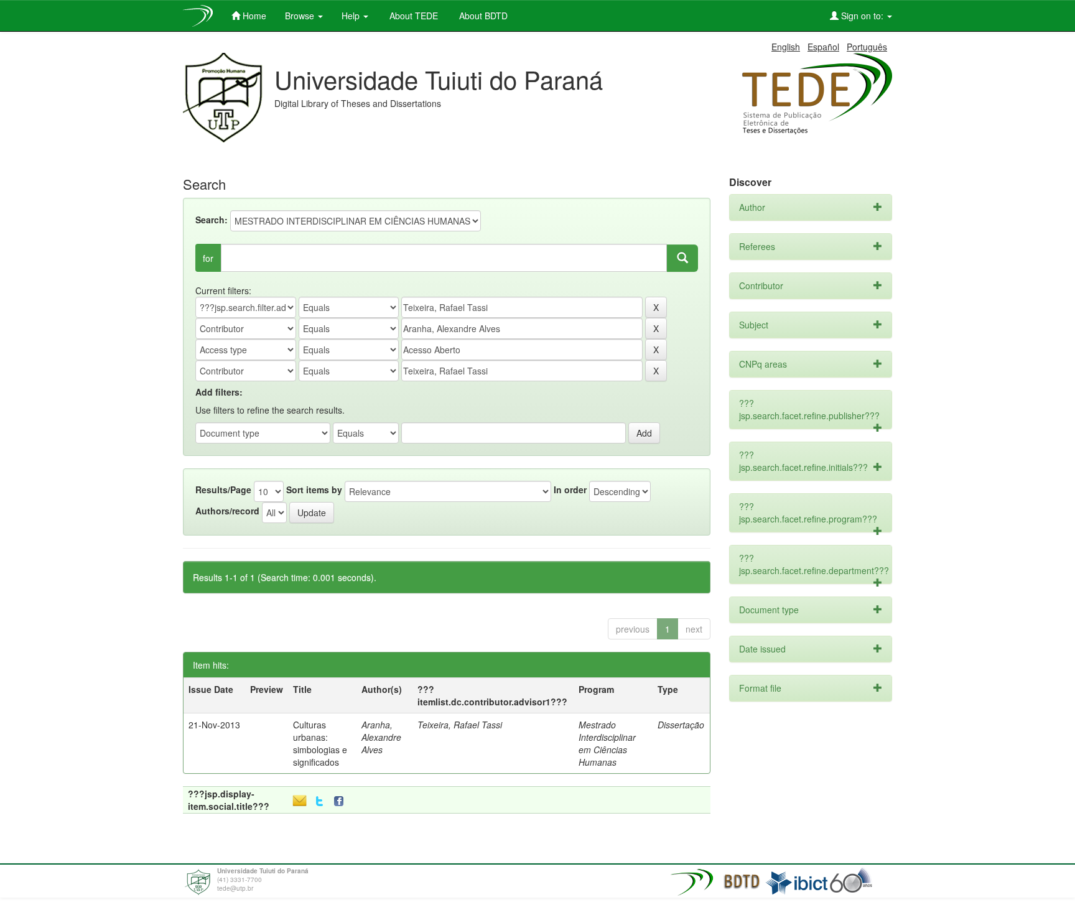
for (208, 258)
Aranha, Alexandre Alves (381, 737)
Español (823, 46)
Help (352, 15)
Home (253, 15)
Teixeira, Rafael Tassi (459, 724)
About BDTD (482, 15)
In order (570, 489)
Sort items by (314, 489)
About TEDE (412, 15)
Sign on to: (862, 15)
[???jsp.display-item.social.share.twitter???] (319, 801)
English (785, 46)
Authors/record (227, 510)
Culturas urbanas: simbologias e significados (320, 743)
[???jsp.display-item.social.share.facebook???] (341, 801)
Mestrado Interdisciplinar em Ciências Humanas (607, 743)
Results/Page (223, 489)
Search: (211, 219)
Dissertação (681, 724)
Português (867, 46)
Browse (301, 15)
